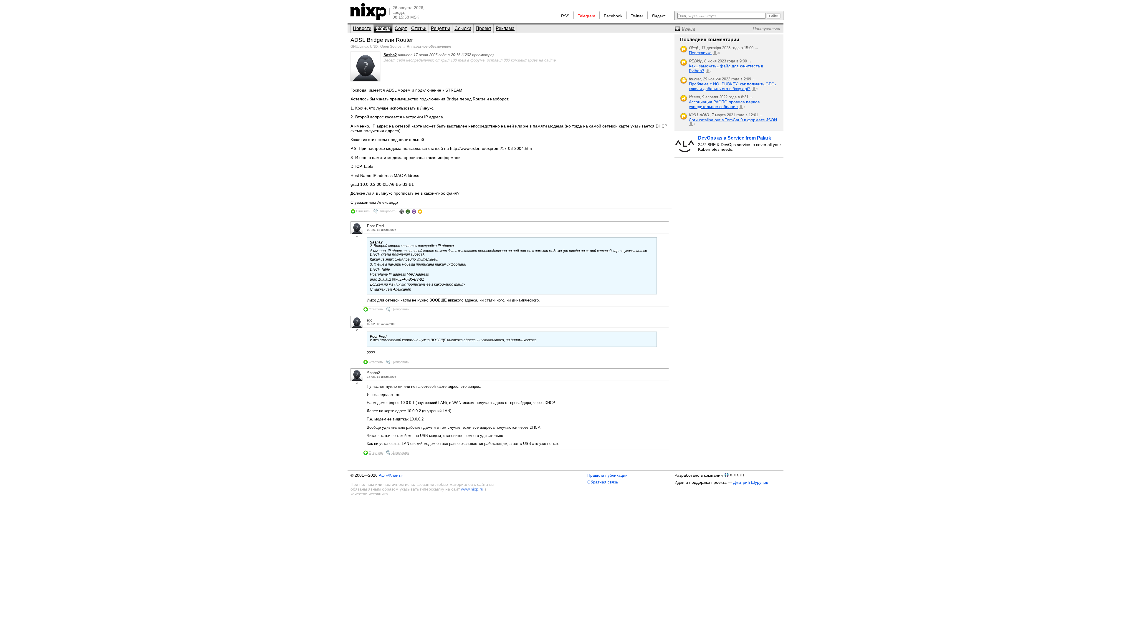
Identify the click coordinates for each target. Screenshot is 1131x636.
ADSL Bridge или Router (381, 40)
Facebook (613, 16)
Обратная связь (602, 482)
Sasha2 (390, 55)
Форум (383, 28)
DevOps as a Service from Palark (734, 137)
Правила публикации (607, 475)
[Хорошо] (414, 211)
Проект (483, 28)
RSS (565, 16)
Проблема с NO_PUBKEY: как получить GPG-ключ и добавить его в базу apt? (732, 86)
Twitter (637, 16)
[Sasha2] (365, 79)
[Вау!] (420, 211)
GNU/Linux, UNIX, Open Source (375, 46)
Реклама (505, 28)
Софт (401, 28)
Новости (362, 28)
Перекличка (700, 52)
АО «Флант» (391, 475)
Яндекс (659, 16)
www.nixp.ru (472, 489)
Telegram (586, 16)
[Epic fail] (401, 211)
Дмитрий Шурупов (750, 482)
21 (718, 53)
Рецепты (440, 28)
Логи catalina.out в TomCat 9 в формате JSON (733, 119)
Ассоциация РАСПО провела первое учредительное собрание (724, 104)
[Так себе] (408, 211)
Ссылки (462, 28)
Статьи (418, 28)
